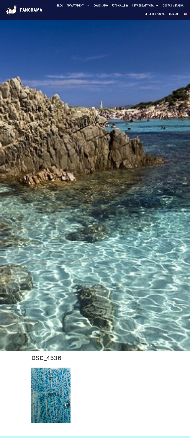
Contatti (175, 14)
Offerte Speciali (155, 14)
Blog (60, 5)
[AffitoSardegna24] (25, 10)
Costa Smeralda (173, 5)
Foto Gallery (120, 5)
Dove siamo (101, 5)
